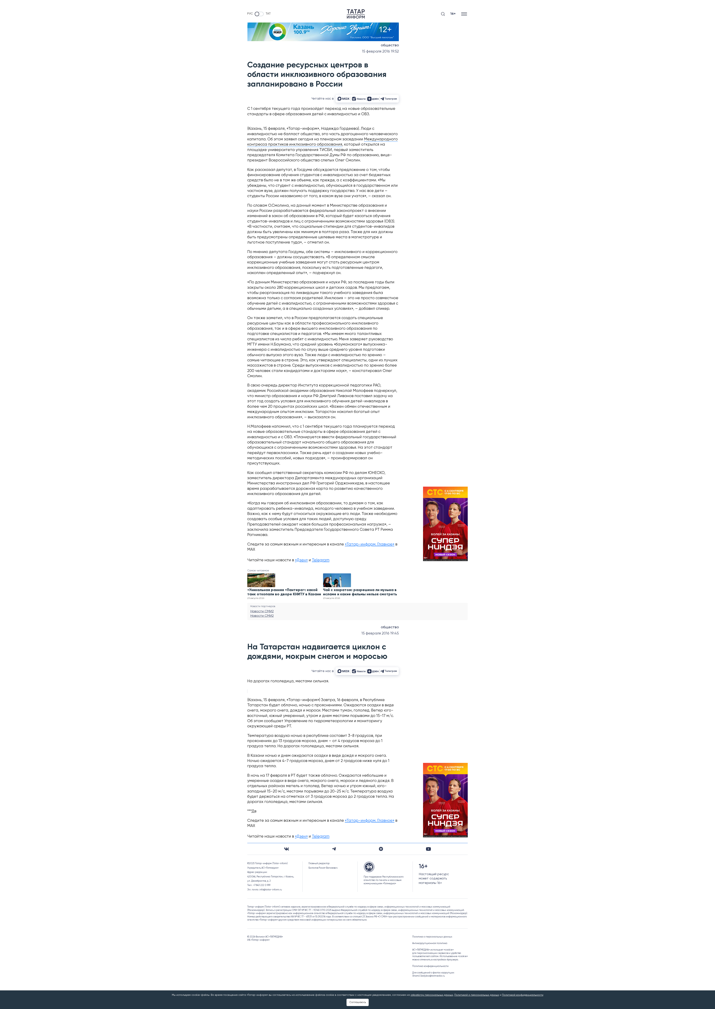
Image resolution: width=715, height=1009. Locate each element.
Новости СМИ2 (262, 611)
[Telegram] (334, 848)
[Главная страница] (356, 14)
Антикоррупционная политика (429, 943)
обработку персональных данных (432, 995)
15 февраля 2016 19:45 (380, 633)
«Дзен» (301, 560)
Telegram (320, 560)
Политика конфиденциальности (430, 966)
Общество (390, 45)
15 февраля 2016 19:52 (380, 51)
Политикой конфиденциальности (522, 995)
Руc (250, 13)
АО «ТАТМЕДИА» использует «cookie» (433, 950)
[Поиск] (443, 14)
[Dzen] (381, 849)
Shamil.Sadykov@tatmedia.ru (428, 976)
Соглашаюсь (357, 1002)
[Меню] (464, 13)
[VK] (286, 849)
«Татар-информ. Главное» (369, 544)
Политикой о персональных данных (476, 995)
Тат (268, 13)
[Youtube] (428, 849)
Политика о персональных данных (432, 937)
